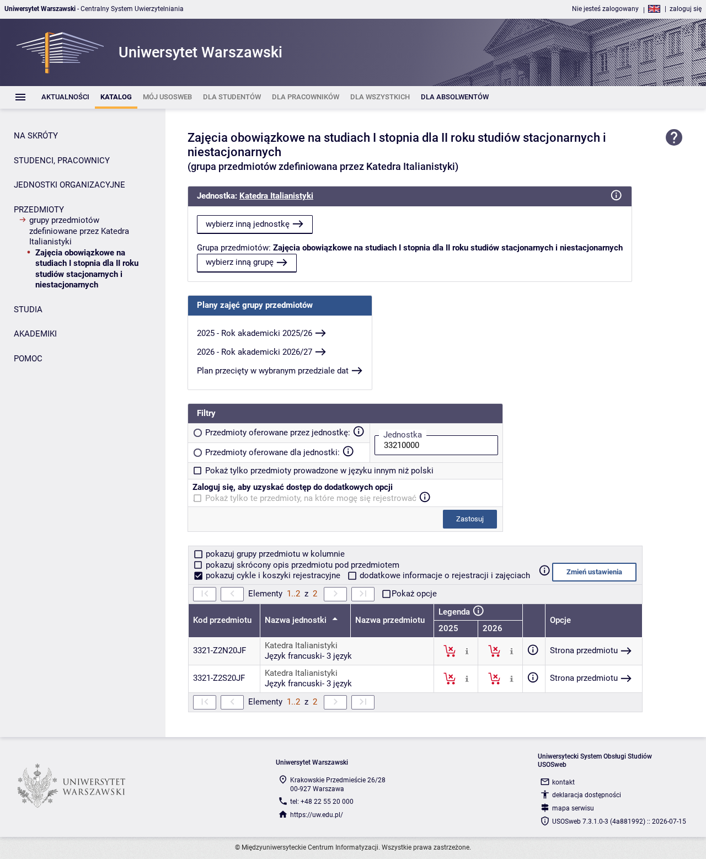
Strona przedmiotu (584, 650)
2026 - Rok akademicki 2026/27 (254, 352)
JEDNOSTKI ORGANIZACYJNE (69, 185)
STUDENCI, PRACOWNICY (62, 161)
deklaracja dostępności (586, 795)
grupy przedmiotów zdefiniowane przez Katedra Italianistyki (79, 231)
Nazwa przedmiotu (390, 620)
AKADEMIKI (35, 334)
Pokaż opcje (414, 594)
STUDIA (28, 309)
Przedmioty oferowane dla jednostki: (272, 452)
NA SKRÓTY (36, 136)
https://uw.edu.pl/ (316, 815)
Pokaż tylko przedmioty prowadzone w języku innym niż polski (319, 471)
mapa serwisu (573, 808)
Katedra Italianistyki (276, 196)
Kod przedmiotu (222, 620)
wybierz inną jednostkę (248, 224)
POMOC (28, 359)
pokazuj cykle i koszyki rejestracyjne (273, 575)
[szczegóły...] (467, 650)
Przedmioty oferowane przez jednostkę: (277, 432)
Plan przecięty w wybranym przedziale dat (273, 371)
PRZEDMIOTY (39, 210)
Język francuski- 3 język (308, 656)
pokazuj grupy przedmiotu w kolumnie (274, 554)
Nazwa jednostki (297, 620)
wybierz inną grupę (240, 262)
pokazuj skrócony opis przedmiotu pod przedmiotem (301, 565)
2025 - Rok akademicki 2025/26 (254, 333)
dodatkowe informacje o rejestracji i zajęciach (443, 575)
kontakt (563, 782)
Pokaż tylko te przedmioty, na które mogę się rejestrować (310, 498)
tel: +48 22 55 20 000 (322, 801)
